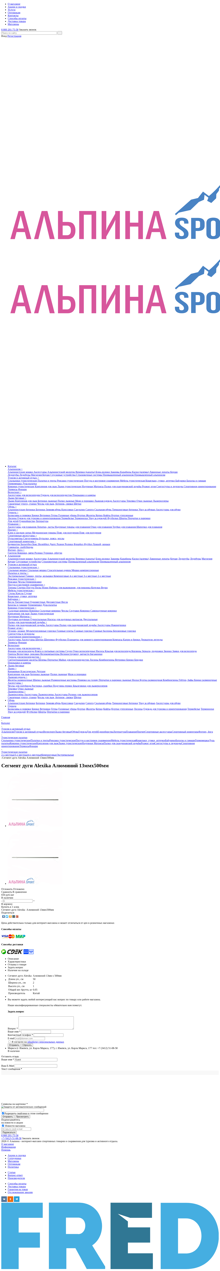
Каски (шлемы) (140, 472)
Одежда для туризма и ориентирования (39, 518)
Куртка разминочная (151, 680)
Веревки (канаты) (86, 472)
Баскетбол (26, 544)
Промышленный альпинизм (118, 475)
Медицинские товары (44, 532)
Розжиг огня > (16, 628)
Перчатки (53, 659)
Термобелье (68, 518)
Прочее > (13, 529)
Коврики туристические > (22, 607)
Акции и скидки (17, 1155)
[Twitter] (7, 916)
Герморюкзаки (34, 581)
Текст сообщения (11, 1069)
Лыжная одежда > (17, 677)
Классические (28, 671)
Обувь (11, 700)
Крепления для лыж (46, 486)
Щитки (39, 639)
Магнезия (36, 475)
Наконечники (118, 625)
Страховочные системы (89, 475)
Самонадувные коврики (103, 610)
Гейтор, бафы (186, 680)
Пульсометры (15, 538)
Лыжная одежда (103, 501)
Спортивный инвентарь (185, 731)
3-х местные (91, 576)
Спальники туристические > (23, 567)
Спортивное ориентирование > (25, 636)
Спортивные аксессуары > (22, 535)
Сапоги (90, 509)
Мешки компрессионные (85, 570)
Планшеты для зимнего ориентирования (89, 639)
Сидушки (74, 610)
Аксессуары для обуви (168, 509)
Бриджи (138, 659)
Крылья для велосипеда (118, 651)
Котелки (96, 587)
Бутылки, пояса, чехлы (51, 538)
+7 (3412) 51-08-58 (11, 1138)
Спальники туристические (23, 480)
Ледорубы (13, 475)
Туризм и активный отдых (22, 564)
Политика (13, 1167)
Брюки (36, 515)
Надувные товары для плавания (73, 527)
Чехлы (22, 581)
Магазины (13, 1161)
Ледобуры (25, 475)
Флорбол (79, 544)
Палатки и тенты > (18, 573)
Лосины (12, 518)
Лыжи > (12, 668)
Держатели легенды (152, 639)
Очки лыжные (144, 501)
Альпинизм (14, 555)
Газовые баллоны (103, 631)
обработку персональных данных (45, 1041)
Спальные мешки (18, 570)
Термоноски (82, 518)
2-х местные (104, 576)
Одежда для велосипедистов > (24, 657)
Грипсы (12, 654)
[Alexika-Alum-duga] (35, 825)
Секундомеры (31, 538)
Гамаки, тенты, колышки (40, 576)
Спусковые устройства (63, 475)
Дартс (53, 544)
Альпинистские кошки (20, 472)
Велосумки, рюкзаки (28, 654)
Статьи (11, 1172)
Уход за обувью (147, 509)
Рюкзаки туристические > (22, 579)
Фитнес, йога (205, 731)
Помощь (5, 1150)
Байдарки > (14, 599)
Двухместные (53, 602)
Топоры (12, 587)
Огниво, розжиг (17, 631)
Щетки (77, 503)
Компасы (117, 639)
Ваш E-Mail (7, 1065)
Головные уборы (67, 515)
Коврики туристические (21, 486)
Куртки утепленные (122, 515)
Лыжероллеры (161, 501)
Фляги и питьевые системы (50, 651)
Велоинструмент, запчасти (75, 654)
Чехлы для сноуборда (20, 685)
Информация (8, 1147)
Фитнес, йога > (16, 550)
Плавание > (14, 524)
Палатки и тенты (47, 480)
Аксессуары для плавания (22, 527)
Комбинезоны (107, 659)
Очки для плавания (101, 527)
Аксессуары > (15, 683)
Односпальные (38, 619)
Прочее (141, 731)
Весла (11, 602)
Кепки (99, 515)
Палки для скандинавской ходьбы (123, 486)
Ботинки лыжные (48, 501)
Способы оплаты (17, 1183)
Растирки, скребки (42, 685)
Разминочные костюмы (64, 680)
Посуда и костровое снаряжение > (26, 584)
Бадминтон (14, 544)
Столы (12, 593)
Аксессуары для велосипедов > (25, 648)
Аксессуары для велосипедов (24, 495)
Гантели (12, 553)
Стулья (28, 593)
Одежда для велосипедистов (56, 495)
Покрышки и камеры (84, 495)
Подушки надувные (19, 619)
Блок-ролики (103, 472)
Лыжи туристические (69, 486)
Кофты (107, 515)
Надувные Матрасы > (20, 616)
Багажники (96, 654)
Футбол (88, 544)
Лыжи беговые (16, 665)
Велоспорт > (15, 492)
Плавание (131, 731)
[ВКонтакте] (3, 916)
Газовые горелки (83, 631)
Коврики (34, 610)
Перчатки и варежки (139, 518)
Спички (21, 587)
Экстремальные (17, 576)
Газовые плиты (65, 631)
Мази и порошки (84, 501)
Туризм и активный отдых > (23, 477)
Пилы (38, 587)
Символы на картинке (14, 1104)
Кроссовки (67, 509)
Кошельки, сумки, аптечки (160, 480)
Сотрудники (14, 1158)
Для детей (13, 521)
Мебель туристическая (132, 480)
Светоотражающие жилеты (23, 659)
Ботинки (41, 509)
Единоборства (27, 521)
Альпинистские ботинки (22, 509)
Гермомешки (15, 483)
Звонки (168, 651)
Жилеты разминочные (20, 680)
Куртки (81, 515)
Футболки (113, 518)
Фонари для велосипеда (21, 651)
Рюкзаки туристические (70, 480)
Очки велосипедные (84, 651)
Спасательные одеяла (59, 570)
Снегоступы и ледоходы (170, 486)
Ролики (69, 544)
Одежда (12, 706)
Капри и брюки (132, 639)
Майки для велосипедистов (74, 659)
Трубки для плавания (124, 527)
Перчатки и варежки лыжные (115, 680)
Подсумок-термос (63, 685)
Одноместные (38, 602)
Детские (40, 671)
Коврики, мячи (25, 553)
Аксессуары (40, 472)
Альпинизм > (15, 469)
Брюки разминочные (205, 680)
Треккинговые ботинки (125, 509)
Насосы (100, 651)
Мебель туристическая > (21, 590)
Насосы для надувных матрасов (65, 619)
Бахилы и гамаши (196, 480)
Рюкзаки (13, 581)
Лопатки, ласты (46, 527)
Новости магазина (15, 1125)
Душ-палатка (29, 483)
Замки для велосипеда (184, 651)
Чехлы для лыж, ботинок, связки (55, 503)
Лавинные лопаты (159, 472)
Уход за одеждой (98, 518)
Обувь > (12, 506)
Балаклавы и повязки (20, 515)
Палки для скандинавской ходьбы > (27, 622)
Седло (69, 651)
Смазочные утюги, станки (22, 503)
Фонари (22, 489)
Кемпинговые (62, 576)
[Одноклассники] (10, 916)
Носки (136, 680)
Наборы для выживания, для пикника (70, 587)
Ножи (45, 587)
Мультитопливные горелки (41, 631)
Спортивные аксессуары (158, 731)
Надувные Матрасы (93, 486)
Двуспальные (90, 619)
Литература (42, 521)
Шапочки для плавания (149, 527)
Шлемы (42, 659)
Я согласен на (38, 1041)
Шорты (123, 518)
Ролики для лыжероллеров (83, 694)
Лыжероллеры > (17, 691)
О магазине (7, 1144)
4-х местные (77, 576)
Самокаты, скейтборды (20, 547)
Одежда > (13, 512)
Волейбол (44, 544)
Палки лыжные (66, 501)
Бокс (35, 544)
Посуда (30, 587)
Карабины (126, 472)
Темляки (131, 501)
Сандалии (80, 509)
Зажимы (115, 472)
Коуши (174, 472)
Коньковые (14, 671)
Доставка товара (17, 1186)
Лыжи (11, 501)
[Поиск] (59, 33)
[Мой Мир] (13, 916)
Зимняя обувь (53, 509)
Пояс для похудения (68, 532)
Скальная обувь (103, 509)
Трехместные (22, 602)
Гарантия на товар (18, 1189)
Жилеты (91, 515)
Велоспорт (13, 645)
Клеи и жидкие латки (20, 532)
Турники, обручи (52, 553)
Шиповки (49, 639)
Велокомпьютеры (50, 654)
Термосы (13, 489)
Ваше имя (7, 1059)
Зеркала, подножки (153, 651)
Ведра (104, 587)
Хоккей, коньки (101, 544)
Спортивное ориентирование (200, 486)
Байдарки (181, 480)
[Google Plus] (17, 916)
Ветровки (45, 515)
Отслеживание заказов (20, 1192)
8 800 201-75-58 (9, 29)
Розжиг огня (149, 486)
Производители (16, 1178)
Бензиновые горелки (124, 631)
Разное (61, 544)
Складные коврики (18, 610)
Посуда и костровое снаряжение (102, 480)
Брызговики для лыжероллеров (90, 685)
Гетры (54, 515)
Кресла (20, 593)
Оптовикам (14, 1164)
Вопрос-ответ (15, 1175)
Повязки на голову (88, 680)
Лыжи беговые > (17, 498)
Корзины (136, 651)
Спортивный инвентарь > (22, 541)
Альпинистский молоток (61, 472)
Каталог (12, 466)
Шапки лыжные (42, 680)
